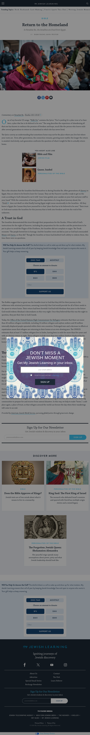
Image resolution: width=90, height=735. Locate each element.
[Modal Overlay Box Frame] (45, 367)
